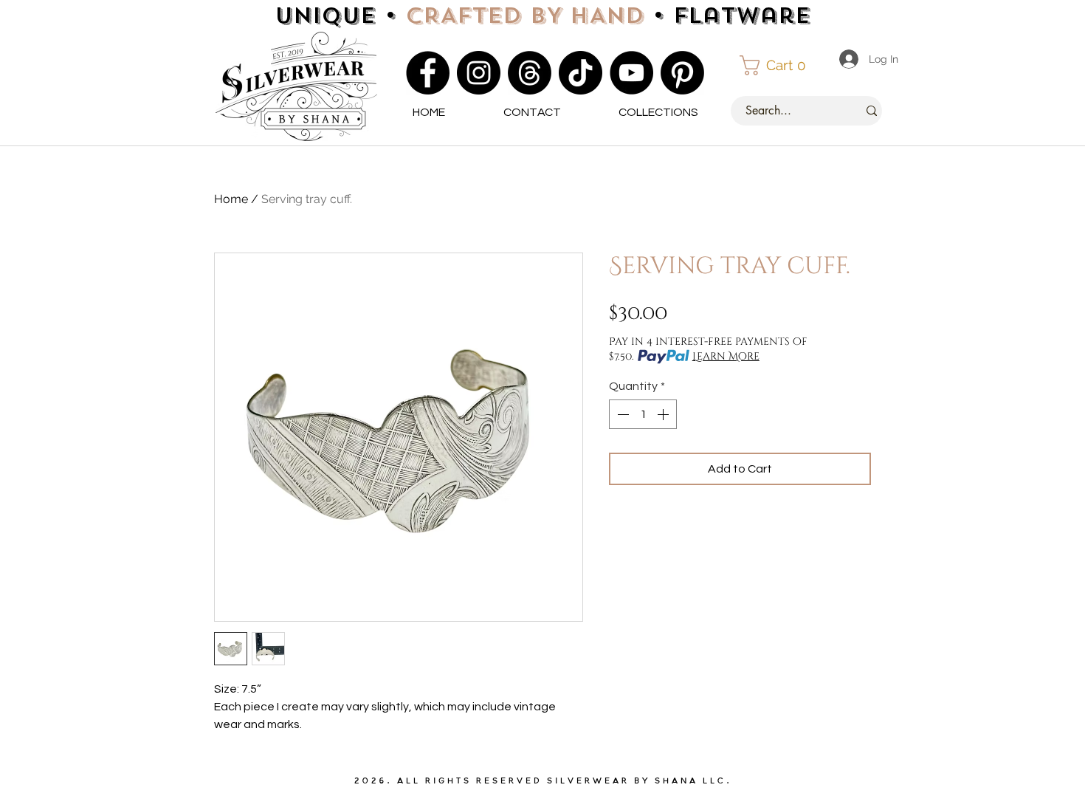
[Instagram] (478, 73)
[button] (779, 65)
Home (231, 199)
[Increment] (664, 414)
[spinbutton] (643, 414)
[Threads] (529, 73)
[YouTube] (631, 73)
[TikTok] (580, 73)
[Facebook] (428, 73)
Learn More (726, 356)
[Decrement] (621, 414)
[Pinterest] (682, 73)
